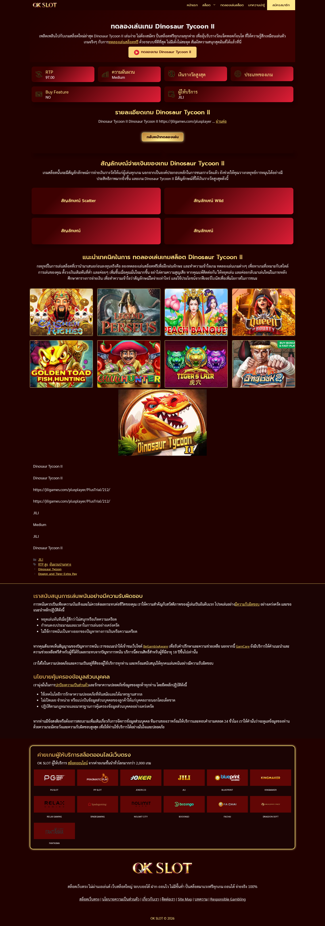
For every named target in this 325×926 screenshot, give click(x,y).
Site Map (185, 899)
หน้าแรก (192, 5)
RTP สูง (43, 564)
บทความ (201, 899)
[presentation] (61, 312)
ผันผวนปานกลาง (60, 564)
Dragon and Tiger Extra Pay (57, 574)
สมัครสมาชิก (281, 5)
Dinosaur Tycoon (49, 569)
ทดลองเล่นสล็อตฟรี (123, 41)
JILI (40, 559)
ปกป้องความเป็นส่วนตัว (72, 685)
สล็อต (206, 5)
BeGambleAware (155, 646)
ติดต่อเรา (168, 899)
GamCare (243, 646)
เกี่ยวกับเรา (150, 899)
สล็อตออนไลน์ (78, 763)
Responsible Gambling (228, 899)
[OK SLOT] (45, 5)
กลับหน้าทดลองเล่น (163, 137)
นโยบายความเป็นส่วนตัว (121, 899)
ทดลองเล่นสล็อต (232, 5)
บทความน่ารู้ (256, 5)
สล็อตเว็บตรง (89, 899)
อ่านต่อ (221, 121)
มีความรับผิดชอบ (247, 604)
